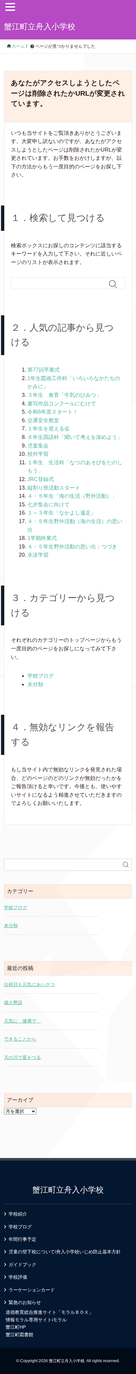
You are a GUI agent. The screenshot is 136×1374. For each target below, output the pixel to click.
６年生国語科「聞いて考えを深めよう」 (74, 437)
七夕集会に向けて (48, 504)
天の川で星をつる (22, 1057)
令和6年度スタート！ (52, 412)
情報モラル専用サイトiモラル (36, 1319)
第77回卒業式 (43, 370)
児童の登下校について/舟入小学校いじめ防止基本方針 (65, 1251)
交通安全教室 (43, 420)
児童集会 (38, 445)
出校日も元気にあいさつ (29, 984)
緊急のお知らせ (25, 1302)
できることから (20, 1039)
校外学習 (38, 454)
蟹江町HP (16, 1327)
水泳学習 (38, 555)
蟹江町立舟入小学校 (39, 26)
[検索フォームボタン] (115, 284)
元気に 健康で (22, 1021)
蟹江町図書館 (19, 1334)
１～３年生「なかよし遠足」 (61, 513)
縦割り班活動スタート (53, 488)
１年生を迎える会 (48, 428)
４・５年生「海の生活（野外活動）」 (72, 496)
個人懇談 (13, 1002)
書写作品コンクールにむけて (61, 403)
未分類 (35, 684)
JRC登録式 (40, 479)
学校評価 (18, 1277)
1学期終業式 (42, 538)
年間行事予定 (22, 1239)
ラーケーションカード (32, 1289)
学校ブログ (40, 676)
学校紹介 (18, 1214)
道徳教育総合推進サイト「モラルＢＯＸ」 (49, 1312)
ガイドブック (22, 1264)
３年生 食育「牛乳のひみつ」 (64, 395)
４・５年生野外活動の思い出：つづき (72, 546)
